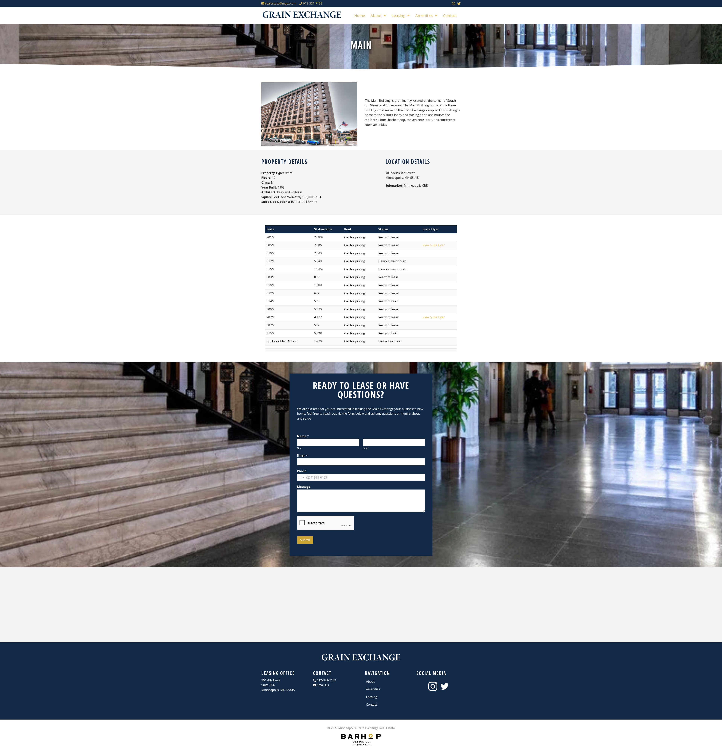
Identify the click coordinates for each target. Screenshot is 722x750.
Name (303, 436)
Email (302, 456)
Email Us (322, 685)
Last (365, 448)
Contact (371, 704)
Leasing (371, 697)
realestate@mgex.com (280, 3)
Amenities (373, 689)
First (299, 448)
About (370, 682)
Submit (305, 540)
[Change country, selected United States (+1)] (301, 477)
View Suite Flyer (434, 245)
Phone (301, 471)
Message (304, 487)
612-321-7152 (312, 3)
